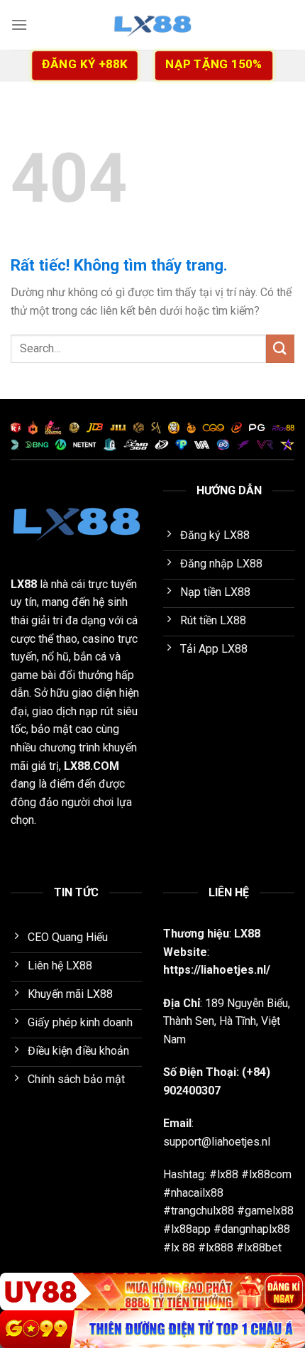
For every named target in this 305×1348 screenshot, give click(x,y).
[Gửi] (280, 348)
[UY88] (152, 1291)
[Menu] (19, 24)
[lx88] (152, 25)
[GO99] (152, 1329)
